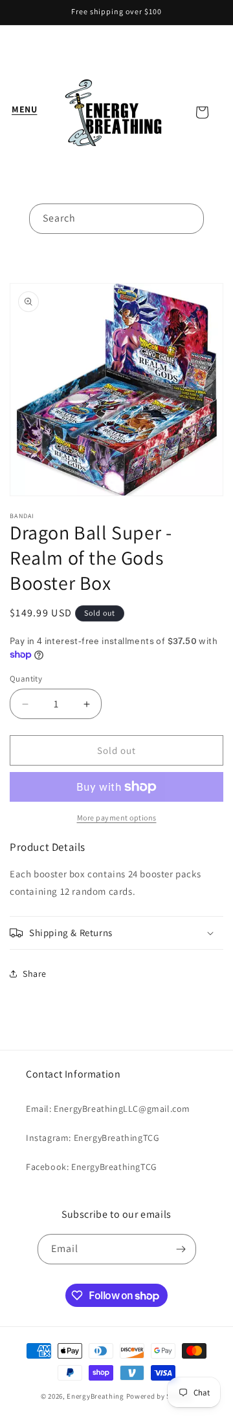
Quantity (26, 678)
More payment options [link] (117, 817)
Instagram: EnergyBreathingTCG (92, 1137)
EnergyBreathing (95, 1396)
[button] (26, 115)
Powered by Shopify (159, 1396)
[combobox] (116, 218)
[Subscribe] (181, 1249)
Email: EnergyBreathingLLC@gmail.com (108, 1108)
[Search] (189, 218)
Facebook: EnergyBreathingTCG (91, 1167)
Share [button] (35, 973)
